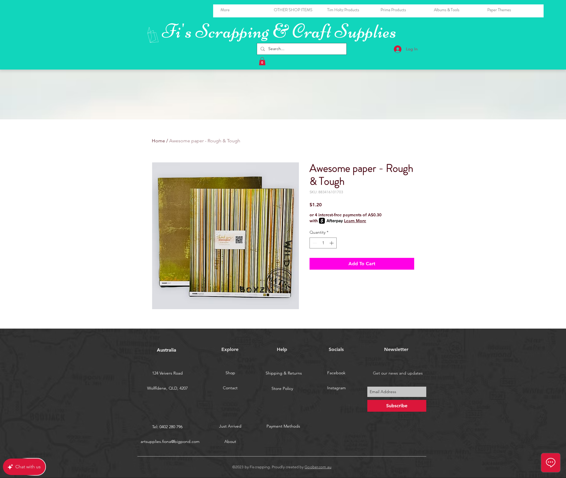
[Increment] (332, 243)
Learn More (355, 220)
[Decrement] (314, 243)
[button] (456, 9)
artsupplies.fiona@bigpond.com (170, 441)
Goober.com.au (318, 467)
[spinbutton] (323, 243)
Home (158, 141)
